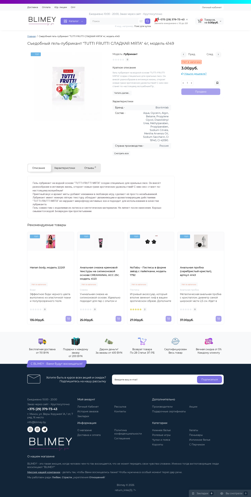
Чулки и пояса (161, 439)
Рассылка (120, 406)
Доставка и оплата (89, 435)
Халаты (193, 430)
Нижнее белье (161, 430)
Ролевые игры (161, 435)
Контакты (120, 411)
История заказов (88, 411)
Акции (193, 406)
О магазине (84, 430)
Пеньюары (196, 435)
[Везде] (141, 21)
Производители (162, 406)
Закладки (83, 416)
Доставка (32, 7)
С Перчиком (197, 444)
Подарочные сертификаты (169, 411)
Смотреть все (121, 153)
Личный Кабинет (88, 406)
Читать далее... (122, 93)
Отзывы (90, 167)
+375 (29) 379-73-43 (172, 19)
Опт (73, 7)
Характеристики (64, 168)
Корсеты (157, 444)
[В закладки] (54, 265)
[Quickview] (47, 265)
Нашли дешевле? (195, 73)
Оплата (46, 7)
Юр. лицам (60, 7)
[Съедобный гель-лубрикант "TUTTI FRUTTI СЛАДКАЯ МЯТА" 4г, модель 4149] (68, 86)
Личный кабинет (212, 7)
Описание (38, 168)
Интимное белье (199, 439)
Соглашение (122, 438)
